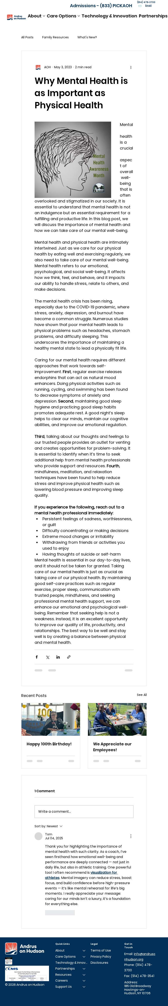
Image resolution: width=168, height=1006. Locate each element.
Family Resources (55, 37)
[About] (84, 951)
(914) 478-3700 (146, 2)
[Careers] (84, 981)
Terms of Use (101, 950)
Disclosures (99, 962)
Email (148, 5)
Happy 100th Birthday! (49, 744)
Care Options (65, 956)
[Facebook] (126, 999)
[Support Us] (84, 987)
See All (142, 695)
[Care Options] (84, 957)
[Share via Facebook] (37, 657)
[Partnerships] (84, 969)
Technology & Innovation (72, 962)
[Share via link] (69, 657)
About (60, 950)
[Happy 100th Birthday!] (50, 719)
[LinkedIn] (136, 999)
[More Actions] (130, 836)
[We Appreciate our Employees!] (117, 719)
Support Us (63, 986)
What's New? (87, 37)
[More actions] (130, 67)
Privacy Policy (101, 956)
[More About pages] (44, 16)
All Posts (27, 37)
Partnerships (65, 968)
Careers (61, 980)
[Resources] (84, 975)
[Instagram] (131, 999)
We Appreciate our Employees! (112, 747)
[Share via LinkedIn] (58, 657)
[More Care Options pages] (79, 16)
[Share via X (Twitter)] (47, 657)
